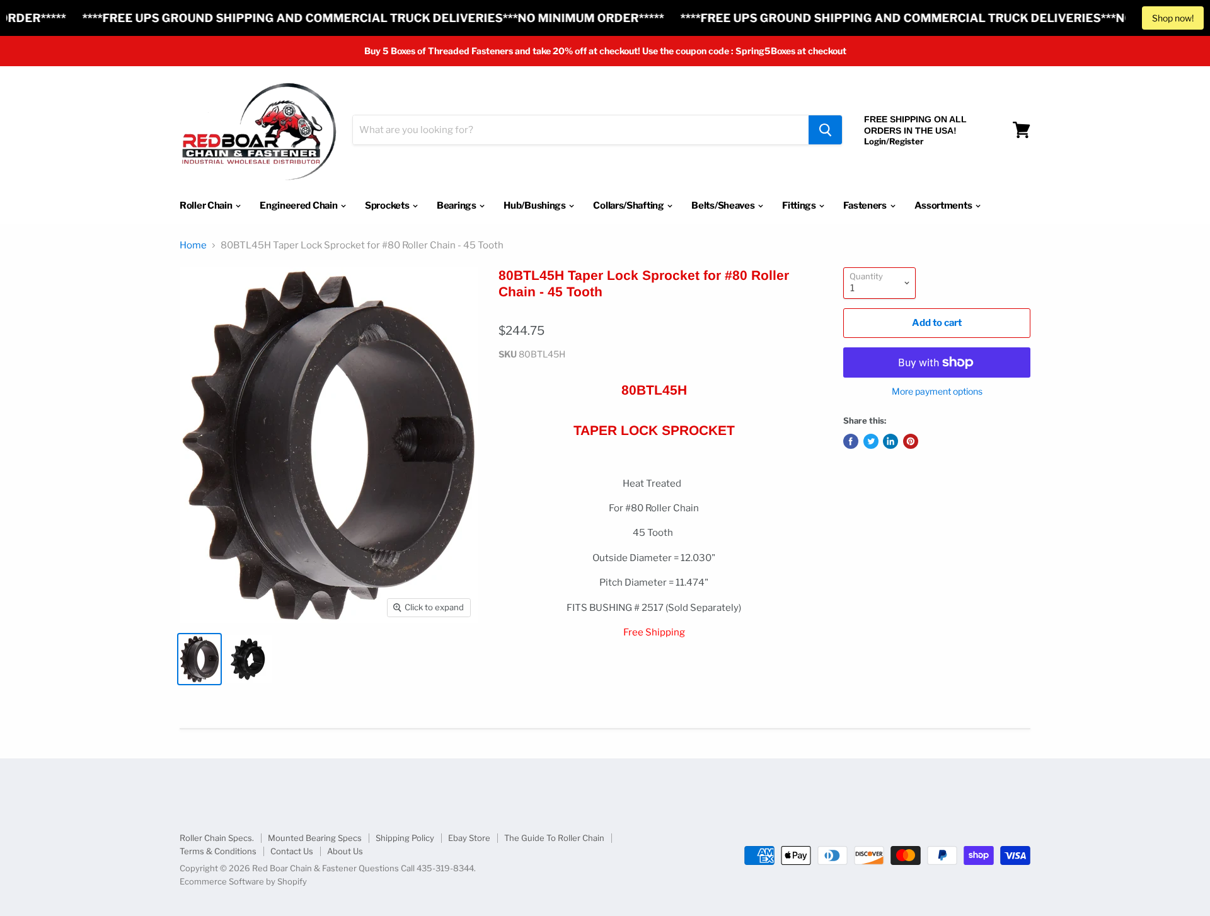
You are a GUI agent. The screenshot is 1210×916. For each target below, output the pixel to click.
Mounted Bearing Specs (315, 838)
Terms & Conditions (218, 851)
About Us (345, 851)
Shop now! (1173, 18)
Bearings (457, 205)
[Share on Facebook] (850, 441)
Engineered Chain (299, 205)
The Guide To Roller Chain (554, 838)
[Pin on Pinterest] (910, 441)
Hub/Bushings (535, 205)
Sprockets (388, 205)
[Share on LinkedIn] (890, 441)
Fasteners (865, 205)
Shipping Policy (405, 838)
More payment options (937, 391)
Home (193, 245)
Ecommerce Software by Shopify (243, 881)
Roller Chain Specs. (217, 838)
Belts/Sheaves (723, 205)
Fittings (799, 205)
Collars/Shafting (629, 205)
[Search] (825, 129)
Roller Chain (207, 205)
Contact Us (291, 851)
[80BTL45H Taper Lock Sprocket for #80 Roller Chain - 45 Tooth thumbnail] (199, 659)
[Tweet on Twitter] (871, 441)
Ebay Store (469, 838)
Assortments (944, 205)
